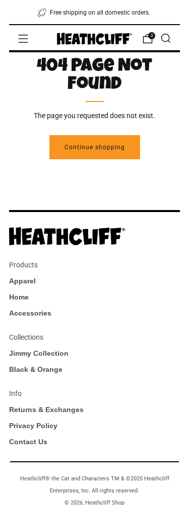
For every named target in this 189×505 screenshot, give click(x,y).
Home (19, 297)
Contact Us (28, 442)
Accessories (30, 313)
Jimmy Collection (39, 353)
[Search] (166, 38)
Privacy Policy (33, 426)
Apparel (22, 281)
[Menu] (23, 39)
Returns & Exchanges (46, 410)
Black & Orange (35, 369)
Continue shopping (95, 147)
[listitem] (94, 12)
